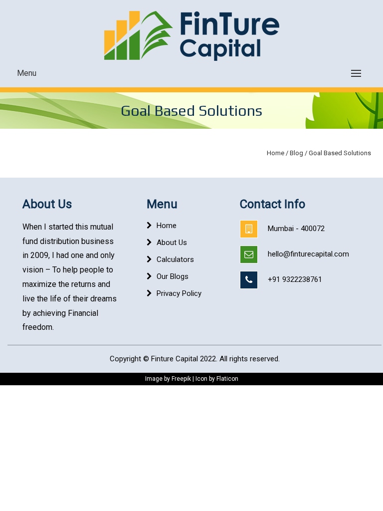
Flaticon (227, 378)
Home (275, 153)
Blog (296, 153)
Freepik (181, 378)
